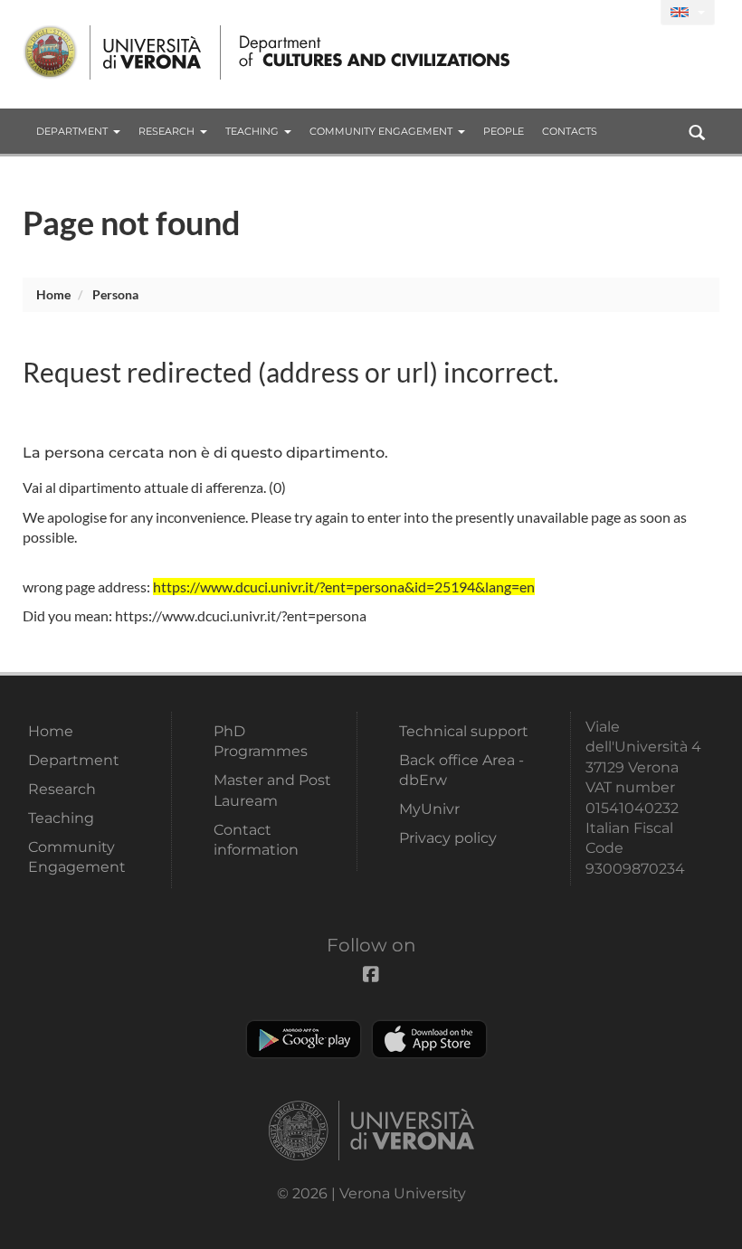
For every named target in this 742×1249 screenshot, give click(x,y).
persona (115, 294)
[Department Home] (369, 52)
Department (72, 131)
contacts (569, 131)
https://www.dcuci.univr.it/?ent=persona (240, 615)
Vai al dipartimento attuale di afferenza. (144, 487)
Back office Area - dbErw (461, 770)
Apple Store (429, 1039)
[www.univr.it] (113, 52)
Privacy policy (448, 838)
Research (166, 131)
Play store (303, 1039)
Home (53, 294)
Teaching (252, 131)
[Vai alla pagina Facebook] (639, 13)
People (503, 131)
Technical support (463, 731)
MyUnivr (429, 809)
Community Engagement (380, 131)
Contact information (256, 839)
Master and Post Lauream (272, 790)
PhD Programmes (261, 741)
